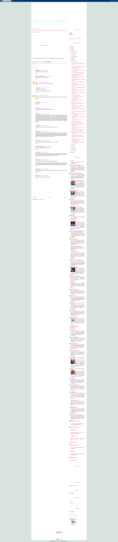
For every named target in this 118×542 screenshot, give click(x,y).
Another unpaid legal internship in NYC (77, 72)
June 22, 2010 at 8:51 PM (44, 102)
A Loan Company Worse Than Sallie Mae (78, 66)
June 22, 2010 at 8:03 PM (43, 95)
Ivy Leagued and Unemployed (76, 165)
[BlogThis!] (46, 61)
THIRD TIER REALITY (74, 190)
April (72, 146)
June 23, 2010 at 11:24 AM (44, 140)
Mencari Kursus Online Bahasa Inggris (77, 260)
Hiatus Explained (73, 401)
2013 (71, 46)
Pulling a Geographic (79, 207)
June (72, 60)
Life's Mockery (73, 310)
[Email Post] (44, 61)
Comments (73, 503)
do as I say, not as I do (74, 343)
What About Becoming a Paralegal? (77, 135)
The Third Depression (75, 62)
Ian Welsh (72, 160)
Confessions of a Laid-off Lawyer (76, 414)
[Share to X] (47, 61)
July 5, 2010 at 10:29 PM (44, 175)
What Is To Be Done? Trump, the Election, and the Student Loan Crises (79, 223)
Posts (72, 501)
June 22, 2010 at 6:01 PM (44, 70)
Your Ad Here (71, 493)
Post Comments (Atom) (41, 199)
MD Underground (74, 429)
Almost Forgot (73, 415)
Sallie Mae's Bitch (74, 407)
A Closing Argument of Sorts (76, 351)
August (72, 57)
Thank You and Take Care (79, 191)
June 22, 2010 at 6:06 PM (47, 76)
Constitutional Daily (74, 251)
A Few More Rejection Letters (76, 311)
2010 (71, 50)
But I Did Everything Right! (50, 20)
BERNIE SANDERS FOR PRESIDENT (77, 247)
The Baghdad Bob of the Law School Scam (77, 200)
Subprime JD (73, 282)
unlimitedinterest (73, 327)
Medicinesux (73, 215)
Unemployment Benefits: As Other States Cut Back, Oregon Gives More (79, 360)
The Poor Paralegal (74, 317)
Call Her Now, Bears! (74, 83)
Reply (36, 73)
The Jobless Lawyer (74, 400)
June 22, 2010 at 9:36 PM (44, 108)
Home (50, 197)
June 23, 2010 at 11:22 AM (44, 131)
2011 (71, 49)
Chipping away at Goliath (74, 283)
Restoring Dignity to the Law (76, 350)
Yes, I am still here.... (78, 318)
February (73, 149)
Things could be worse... (75, 289)
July (72, 59)
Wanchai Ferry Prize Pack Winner (76, 131)
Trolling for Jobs (73, 436)
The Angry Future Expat (75, 427)
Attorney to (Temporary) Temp (76, 206)
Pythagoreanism (74, 460)
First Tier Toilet (73, 442)
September (73, 56)
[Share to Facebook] (48, 61)
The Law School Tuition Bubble (76, 173)
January (72, 150)
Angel (37, 82)
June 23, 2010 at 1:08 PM (47, 146)
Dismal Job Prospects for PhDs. (76, 121)
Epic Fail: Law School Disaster (76, 259)
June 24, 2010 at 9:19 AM (44, 159)
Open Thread (73, 161)
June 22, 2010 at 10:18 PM (44, 113)
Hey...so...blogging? (74, 290)
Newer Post (34, 197)
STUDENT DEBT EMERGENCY (76, 246)
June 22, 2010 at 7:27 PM (43, 82)
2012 (71, 47)
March (72, 147)
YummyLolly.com (58, 541)
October (72, 54)
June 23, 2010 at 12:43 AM (44, 125)
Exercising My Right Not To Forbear (76, 408)
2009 (71, 152)
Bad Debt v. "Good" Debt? (75, 95)
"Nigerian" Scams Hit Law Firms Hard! (77, 129)
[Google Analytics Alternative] (59, 539)
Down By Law (73, 451)
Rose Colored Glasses (75, 337)
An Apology (72, 379)
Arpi (67, 541)
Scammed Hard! (73, 392)
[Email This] (45, 61)
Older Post (65, 197)
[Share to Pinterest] (50, 61)
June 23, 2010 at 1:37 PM (44, 152)
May (72, 144)
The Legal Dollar (73, 239)
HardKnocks (72, 34)
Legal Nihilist (73, 378)
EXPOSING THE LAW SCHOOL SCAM (77, 180)
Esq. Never (73, 199)
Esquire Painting (73, 457)
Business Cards (73, 524)
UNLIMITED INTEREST (75, 326)
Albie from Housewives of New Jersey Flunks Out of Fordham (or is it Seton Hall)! (50, 31)
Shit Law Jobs (73, 295)
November (73, 53)
